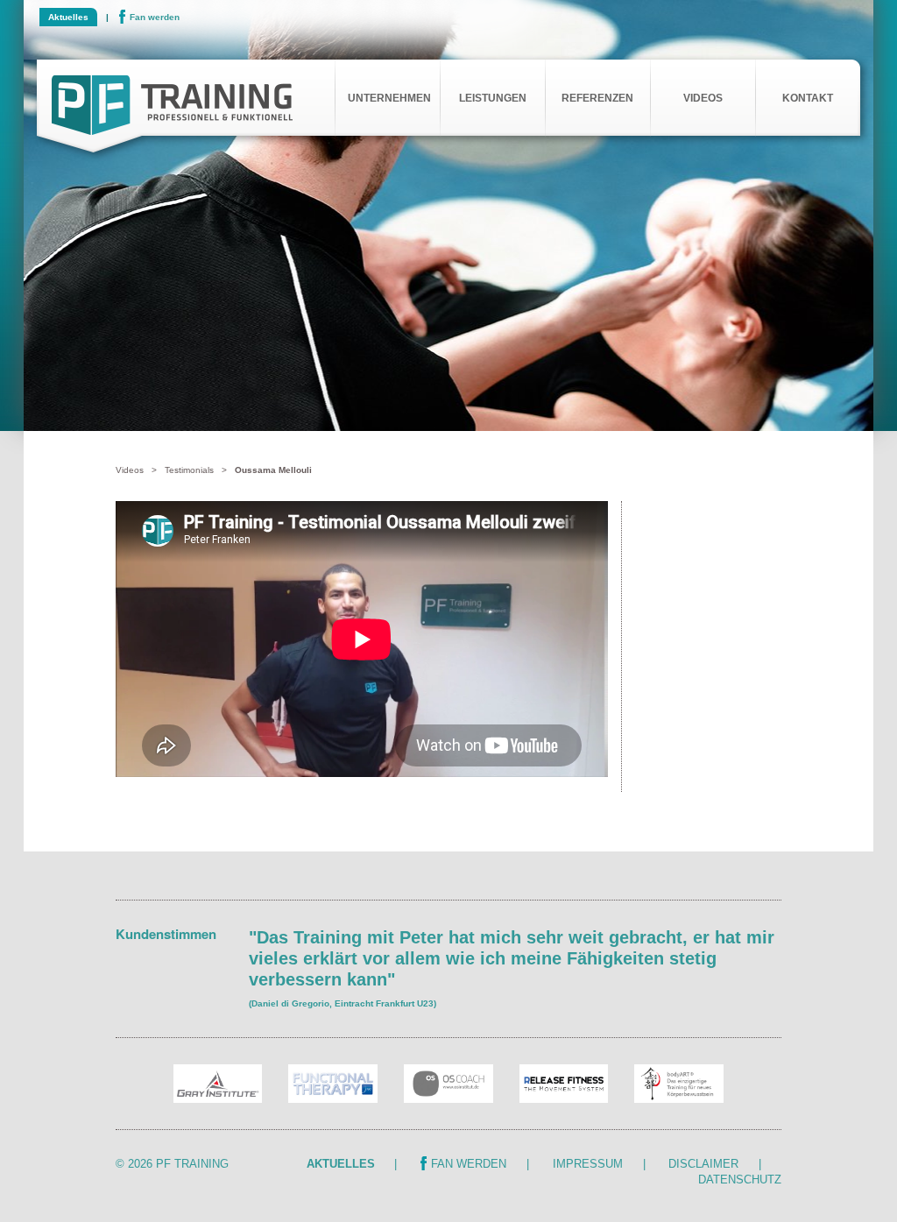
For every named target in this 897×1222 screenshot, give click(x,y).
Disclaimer (703, 1163)
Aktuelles (68, 17)
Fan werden (155, 17)
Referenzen (597, 98)
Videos (703, 98)
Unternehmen (389, 98)
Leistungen (492, 98)
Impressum (588, 1163)
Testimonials (189, 470)
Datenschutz (739, 1179)
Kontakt (807, 98)
